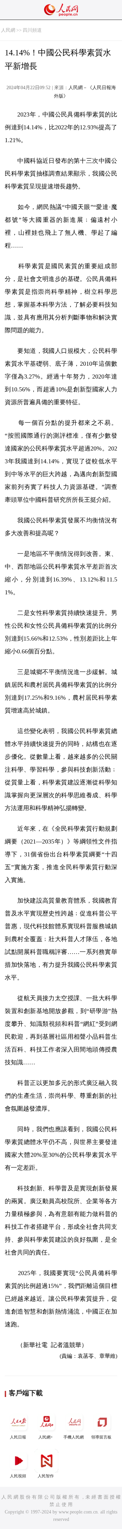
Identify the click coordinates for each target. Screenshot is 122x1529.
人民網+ (45, 1437)
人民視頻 (18, 1476)
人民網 (8, 30)
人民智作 (46, 1476)
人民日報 (18, 1437)
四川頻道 (32, 30)
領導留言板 (101, 1437)
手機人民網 (73, 1437)
